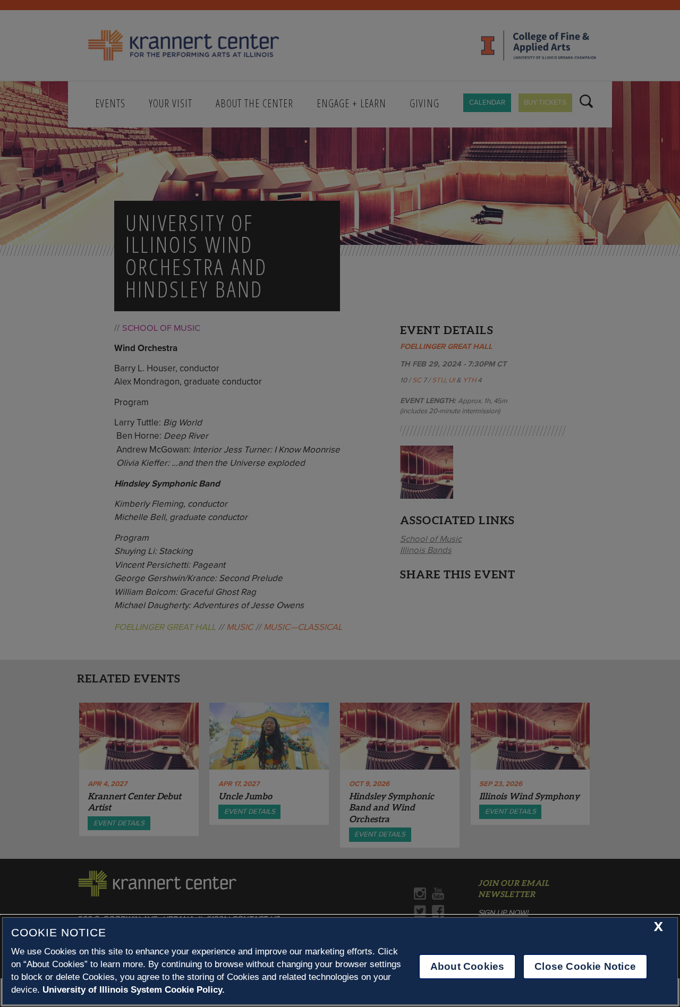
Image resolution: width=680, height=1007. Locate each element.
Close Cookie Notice (585, 966)
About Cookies (467, 966)
